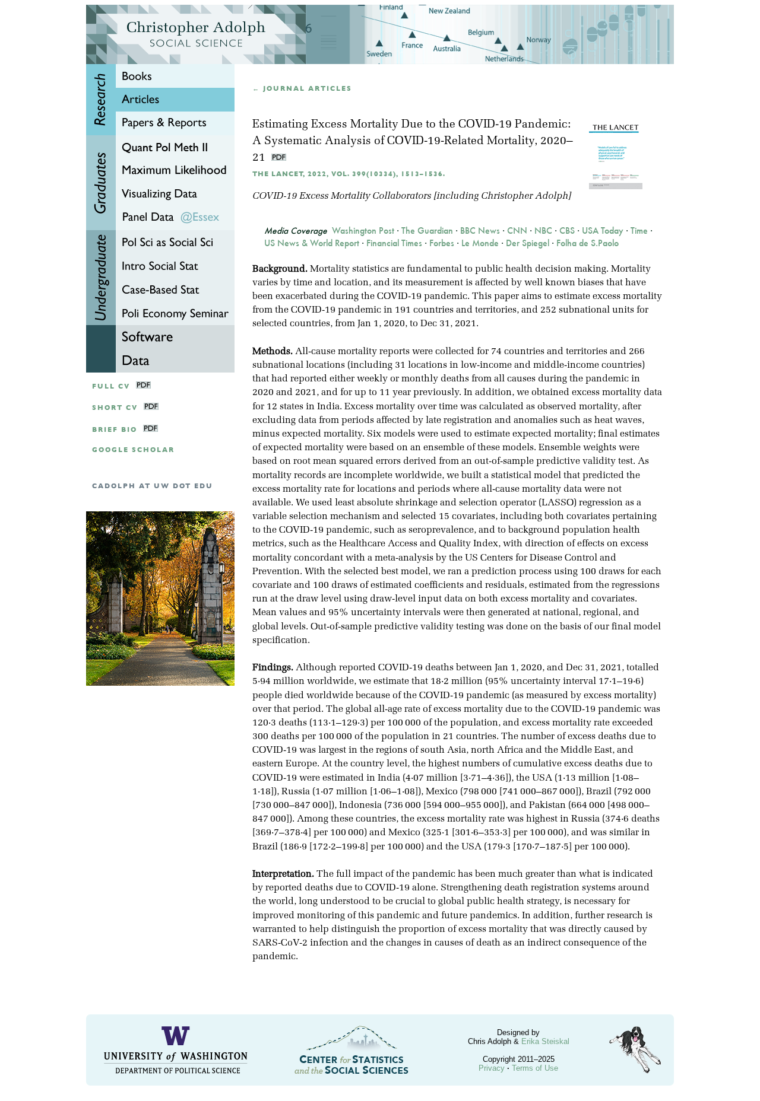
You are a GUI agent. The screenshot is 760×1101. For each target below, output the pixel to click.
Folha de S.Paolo (587, 243)
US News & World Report (311, 243)
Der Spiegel (527, 243)
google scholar (133, 450)
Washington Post (363, 230)
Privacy (492, 1068)
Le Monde (480, 243)
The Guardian (427, 230)
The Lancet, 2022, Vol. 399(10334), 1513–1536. (348, 174)
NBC (543, 230)
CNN (517, 230)
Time (639, 230)
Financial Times (394, 243)
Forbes (441, 243)
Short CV (115, 408)
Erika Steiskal (545, 1041)
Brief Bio (114, 430)
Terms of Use (535, 1068)
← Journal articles (302, 89)
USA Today (602, 230)
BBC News (480, 230)
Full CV (111, 386)
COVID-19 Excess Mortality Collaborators (341, 196)
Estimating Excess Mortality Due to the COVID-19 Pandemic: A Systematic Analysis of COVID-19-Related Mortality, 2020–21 (412, 141)
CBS (567, 230)
